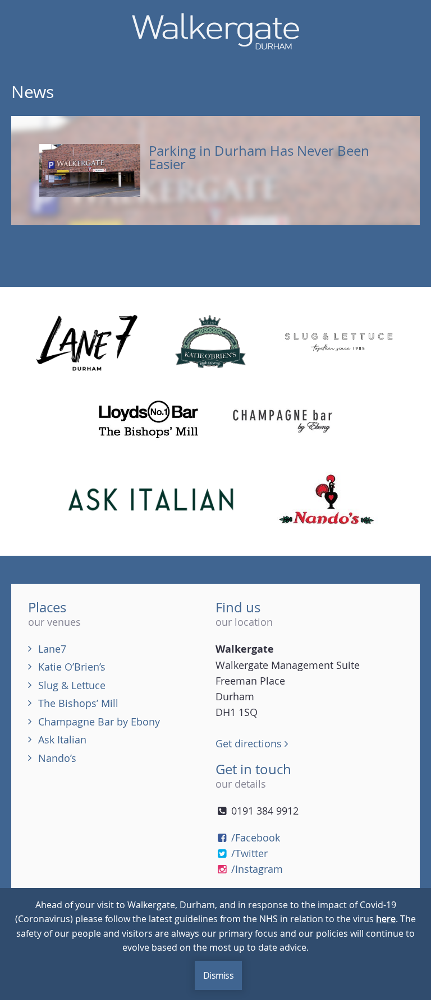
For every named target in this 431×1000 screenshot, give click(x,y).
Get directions (250, 743)
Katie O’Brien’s (72, 666)
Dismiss (218, 975)
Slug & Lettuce (72, 685)
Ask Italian (62, 739)
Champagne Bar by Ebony (99, 721)
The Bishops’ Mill (78, 703)
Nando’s (57, 758)
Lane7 (52, 648)
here (386, 919)
